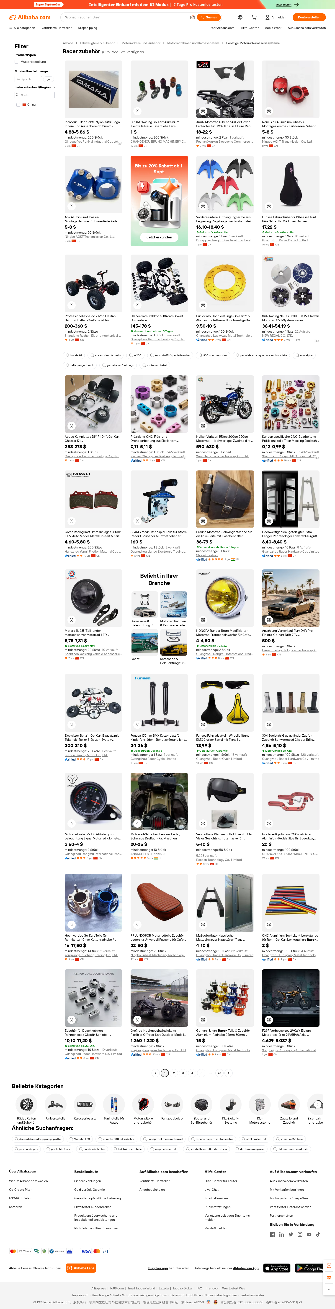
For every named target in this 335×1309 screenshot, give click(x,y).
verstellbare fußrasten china (209, 1149)
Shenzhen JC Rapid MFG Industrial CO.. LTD (291, 456)
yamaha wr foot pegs (120, 365)
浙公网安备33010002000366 (242, 1302)
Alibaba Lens (18, 1268)
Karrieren (15, 1207)
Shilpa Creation (207, 555)
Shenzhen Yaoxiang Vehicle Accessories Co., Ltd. (93, 654)
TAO (199, 1288)
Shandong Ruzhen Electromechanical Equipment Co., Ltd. (93, 335)
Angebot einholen (152, 1189)
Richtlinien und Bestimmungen (96, 1228)
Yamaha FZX (82, 1139)
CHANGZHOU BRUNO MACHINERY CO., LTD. (159, 141)
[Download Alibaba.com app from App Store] (277, 1268)
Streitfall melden (216, 1198)
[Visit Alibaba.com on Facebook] (272, 1234)
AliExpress (98, 1288)
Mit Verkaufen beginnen (287, 1189)
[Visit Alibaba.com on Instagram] (300, 1234)
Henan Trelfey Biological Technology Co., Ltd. (291, 650)
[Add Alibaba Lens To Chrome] (81, 1268)
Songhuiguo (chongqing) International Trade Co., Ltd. (291, 1050)
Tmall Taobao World (141, 1288)
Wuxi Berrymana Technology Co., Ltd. (222, 456)
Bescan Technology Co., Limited (219, 860)
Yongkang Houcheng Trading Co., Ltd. (91, 955)
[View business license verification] (208, 1302)
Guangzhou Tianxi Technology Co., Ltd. (158, 339)
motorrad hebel (157, 365)
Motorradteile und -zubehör (140, 43)
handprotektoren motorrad (165, 1139)
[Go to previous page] (156, 1073)
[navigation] (34, 558)
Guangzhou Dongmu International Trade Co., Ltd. (225, 654)
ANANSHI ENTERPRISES (148, 854)
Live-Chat (212, 1189)
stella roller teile (256, 1139)
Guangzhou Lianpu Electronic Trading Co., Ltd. (159, 551)
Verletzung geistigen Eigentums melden (227, 1217)
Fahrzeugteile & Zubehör (97, 43)
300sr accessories (215, 355)
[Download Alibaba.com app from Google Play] (310, 1268)
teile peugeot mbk (82, 365)
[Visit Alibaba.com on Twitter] (291, 1234)
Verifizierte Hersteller (154, 1181)
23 (219, 1073)
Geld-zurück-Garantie (89, 1189)
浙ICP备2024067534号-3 (284, 1302)
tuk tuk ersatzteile (130, 1149)
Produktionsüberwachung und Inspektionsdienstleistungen (95, 1217)
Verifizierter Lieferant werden (290, 1207)
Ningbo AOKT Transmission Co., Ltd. (287, 141)
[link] (329, 1266)
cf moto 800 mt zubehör (118, 1139)
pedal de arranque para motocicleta (263, 355)
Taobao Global (182, 1288)
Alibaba (68, 43)
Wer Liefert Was (233, 1288)
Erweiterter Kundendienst (92, 1207)
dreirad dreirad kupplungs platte (40, 1139)
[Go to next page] (228, 1073)
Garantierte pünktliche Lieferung (97, 1198)
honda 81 (76, 355)
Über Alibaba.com (22, 1171)
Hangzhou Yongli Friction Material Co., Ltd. (93, 551)
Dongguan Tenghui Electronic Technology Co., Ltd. (225, 240)
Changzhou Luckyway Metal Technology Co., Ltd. (225, 335)
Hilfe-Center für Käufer (221, 1181)
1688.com (117, 1288)
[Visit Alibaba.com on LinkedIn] (281, 1234)
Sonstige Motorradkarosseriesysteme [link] (253, 43)
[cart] (255, 18)
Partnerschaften (281, 1215)
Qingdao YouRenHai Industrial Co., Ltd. (92, 141)
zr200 (138, 355)
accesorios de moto (108, 355)
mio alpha (306, 355)
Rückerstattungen (218, 1207)
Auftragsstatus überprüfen (289, 1198)
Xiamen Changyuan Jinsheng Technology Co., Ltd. (159, 456)
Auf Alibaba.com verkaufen (289, 1181)
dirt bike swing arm (252, 1149)
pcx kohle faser (60, 1149)
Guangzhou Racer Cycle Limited (285, 240)
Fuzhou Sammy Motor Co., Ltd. (86, 755)
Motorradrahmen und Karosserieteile (193, 43)
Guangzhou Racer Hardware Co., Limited (290, 551)
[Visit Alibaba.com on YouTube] (309, 1234)
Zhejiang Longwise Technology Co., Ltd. (158, 1050)
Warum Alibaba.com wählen (28, 1181)
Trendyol (212, 1288)
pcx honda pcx (28, 1149)
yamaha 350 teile (292, 1139)
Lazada (164, 1288)
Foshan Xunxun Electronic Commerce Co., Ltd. (225, 141)
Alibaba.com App (246, 1268)
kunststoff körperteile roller (172, 355)
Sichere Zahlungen (87, 1181)
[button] (192, 17)
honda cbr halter (94, 1149)
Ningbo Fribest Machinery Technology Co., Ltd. (159, 955)
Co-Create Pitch (20, 1189)
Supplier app (158, 1268)
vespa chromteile (166, 1149)
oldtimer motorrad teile (293, 1149)
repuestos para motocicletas (214, 1139)
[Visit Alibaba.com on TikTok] (318, 1234)
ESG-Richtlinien (20, 1198)
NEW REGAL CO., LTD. (277, 335)
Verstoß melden (216, 1228)
